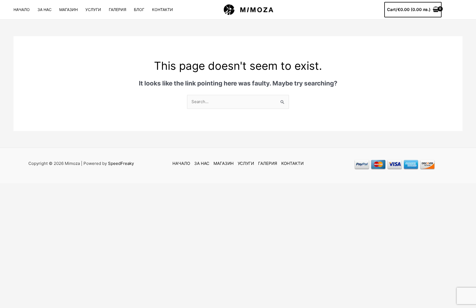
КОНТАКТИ (162, 9)
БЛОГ (139, 9)
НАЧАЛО (21, 9)
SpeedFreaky (121, 163)
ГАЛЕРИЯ (117, 9)
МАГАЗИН (68, 9)
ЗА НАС (44, 9)
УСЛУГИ (93, 9)
